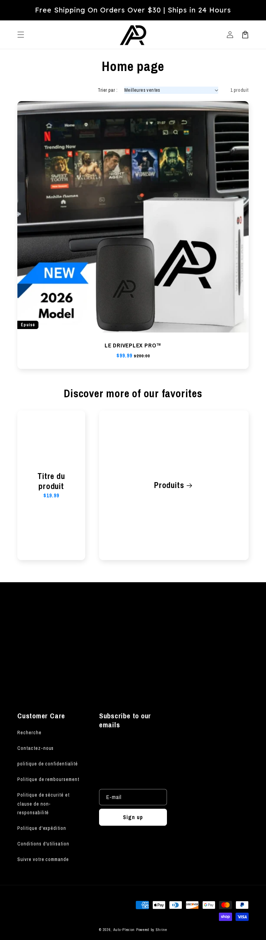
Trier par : (107, 90)
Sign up (133, 673)
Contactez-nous (35, 748)
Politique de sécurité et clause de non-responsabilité (43, 803)
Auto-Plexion (124, 929)
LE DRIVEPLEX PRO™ (133, 345)
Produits (169, 485)
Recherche (29, 732)
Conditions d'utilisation (43, 844)
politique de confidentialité (47, 764)
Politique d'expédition (41, 828)
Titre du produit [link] (51, 481)
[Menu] (20, 34)
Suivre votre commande (43, 859)
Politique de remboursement (48, 779)
